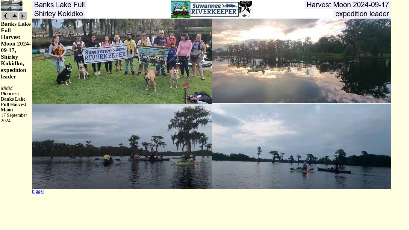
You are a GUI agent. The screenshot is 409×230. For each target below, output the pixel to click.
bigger (38, 191)
